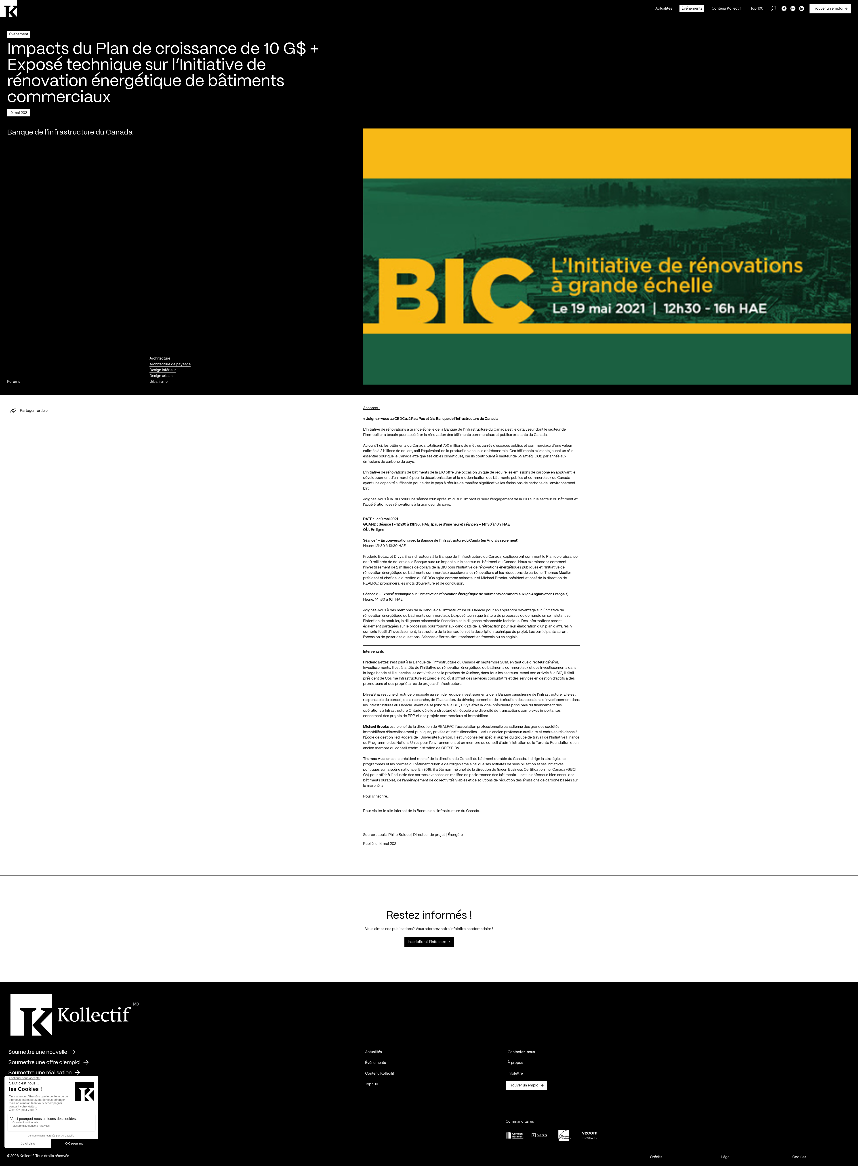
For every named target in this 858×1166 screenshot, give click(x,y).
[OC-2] (565, 1135)
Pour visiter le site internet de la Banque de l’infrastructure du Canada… (422, 811)
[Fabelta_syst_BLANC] (540, 1135)
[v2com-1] (590, 1135)
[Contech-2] (515, 1135)
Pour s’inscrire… (376, 796)
